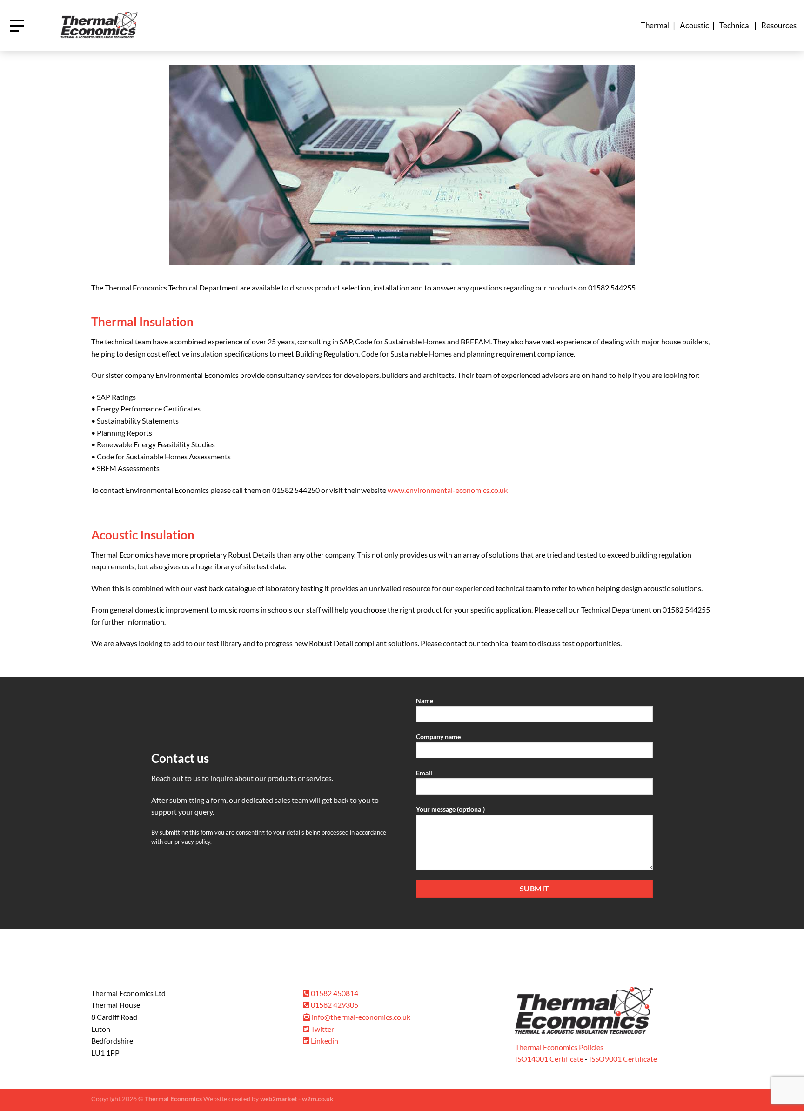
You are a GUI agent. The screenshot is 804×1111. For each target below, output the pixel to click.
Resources (779, 25)
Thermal (655, 25)
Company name (438, 737)
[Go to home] (98, 26)
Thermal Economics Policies (559, 1047)
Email (424, 773)
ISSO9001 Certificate (623, 1058)
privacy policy (192, 841)
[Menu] (16, 25)
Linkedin (323, 1040)
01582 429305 (333, 1004)
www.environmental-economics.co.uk (448, 489)
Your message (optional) (450, 809)
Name (424, 701)
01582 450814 (333, 993)
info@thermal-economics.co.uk (361, 1016)
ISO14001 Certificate (549, 1058)
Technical (735, 25)
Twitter (321, 1028)
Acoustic (694, 25)
